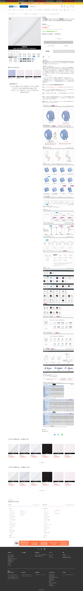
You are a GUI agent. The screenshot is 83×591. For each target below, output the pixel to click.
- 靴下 (10, 535)
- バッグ (10, 532)
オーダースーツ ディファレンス (40, 574)
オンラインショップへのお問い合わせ (41, 554)
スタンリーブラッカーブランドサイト (13, 578)
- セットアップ (11, 513)
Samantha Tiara (51, 578)
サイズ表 (9, 564)
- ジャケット (11, 515)
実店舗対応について (11, 560)
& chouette (50, 584)
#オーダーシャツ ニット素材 (17, 88)
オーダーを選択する (58, 38)
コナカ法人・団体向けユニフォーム (13, 577)
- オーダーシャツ (23, 513)
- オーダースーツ (57, 513)
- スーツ (10, 510)
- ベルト (10, 529)
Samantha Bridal (51, 585)
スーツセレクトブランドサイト (26, 574)
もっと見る (41, 462)
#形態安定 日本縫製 (26, 88)
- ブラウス (45, 518)
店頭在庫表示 (66, 45)
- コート (21, 510)
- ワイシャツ (11, 518)
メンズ (24, 6)
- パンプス (45, 535)
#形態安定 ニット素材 (33, 88)
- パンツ (10, 521)
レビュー (69, 51)
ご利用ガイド (10, 552)
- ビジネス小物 (46, 532)
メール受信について (11, 561)
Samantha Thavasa (52, 574)
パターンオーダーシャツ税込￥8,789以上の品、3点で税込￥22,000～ (52, 29)
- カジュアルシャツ (12, 524)
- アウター (21, 515)
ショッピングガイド (11, 554)
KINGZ (50, 581)
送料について (44, 429)
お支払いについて (10, 557)
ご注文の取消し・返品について (12, 558)
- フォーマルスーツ (12, 516)
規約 (63, 552)
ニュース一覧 (51, 557)
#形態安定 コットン (23, 90)
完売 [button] (58, 42)
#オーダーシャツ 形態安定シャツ (25, 86)
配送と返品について (45, 431)
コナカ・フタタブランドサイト (12, 574)
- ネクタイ (11, 527)
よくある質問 (23, 552)
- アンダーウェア (12, 537)
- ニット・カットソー (47, 524)
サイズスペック (58, 51)
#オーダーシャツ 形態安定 (14, 86)
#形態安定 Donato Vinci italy (24, 92)
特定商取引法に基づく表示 (67, 557)
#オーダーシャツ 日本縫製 (35, 86)
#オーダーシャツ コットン (15, 90)
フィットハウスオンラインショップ (68, 574)
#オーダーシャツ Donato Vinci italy (32, 90)
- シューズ (11, 534)
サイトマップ (10, 565)
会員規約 (64, 554)
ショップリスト (51, 554)
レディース (33, 6)
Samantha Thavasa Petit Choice (53, 577)
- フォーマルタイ (12, 526)
